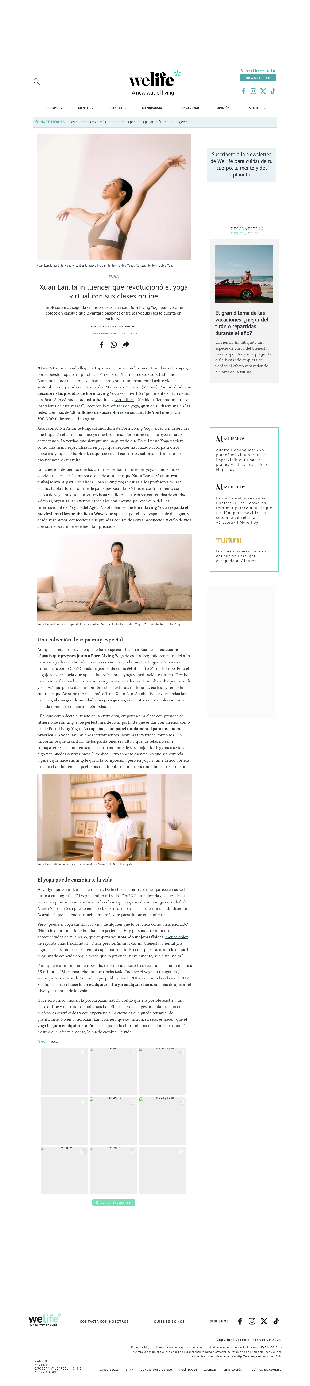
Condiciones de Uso (156, 1369)
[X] (263, 91)
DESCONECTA (244, 228)
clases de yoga (171, 368)
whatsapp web (113, 344)
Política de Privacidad (197, 1369)
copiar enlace (126, 344)
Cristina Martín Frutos (117, 326)
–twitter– (264, 1319)
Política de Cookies (266, 1369)
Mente (83, 108)
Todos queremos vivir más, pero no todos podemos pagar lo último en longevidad (128, 121)
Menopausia (152, 108)
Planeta (116, 108)
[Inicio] (155, 95)
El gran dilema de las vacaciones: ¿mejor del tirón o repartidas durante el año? (241, 322)
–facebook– (240, 1319)
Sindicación (233, 1369)
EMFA (129, 1369)
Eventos (254, 108)
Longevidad (189, 108)
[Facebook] (243, 91)
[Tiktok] (272, 91)
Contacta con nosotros (104, 1321)
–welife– (276, 1319)
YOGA (54, 1042)
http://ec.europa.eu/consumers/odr (258, 1356)
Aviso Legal (109, 1369)
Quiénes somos (169, 1321)
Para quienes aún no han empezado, (70, 965)
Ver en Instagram (116, 1202)
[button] (64, 1071)
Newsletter (258, 77)
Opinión (223, 108)
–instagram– (252, 1319)
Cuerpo (52, 108)
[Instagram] (253, 91)
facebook (101, 343)
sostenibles (124, 399)
